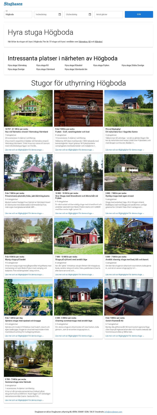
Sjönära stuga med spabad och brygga (23, 321)
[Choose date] (59, 14)
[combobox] (16, 14)
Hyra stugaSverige (16, 69)
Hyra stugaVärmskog (17, 65)
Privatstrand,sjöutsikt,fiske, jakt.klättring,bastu (27, 196)
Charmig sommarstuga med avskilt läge (73, 321)
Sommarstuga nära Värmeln (18, 382)
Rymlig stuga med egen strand (120, 196)
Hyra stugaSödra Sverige (133, 65)
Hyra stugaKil (42, 65)
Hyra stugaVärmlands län (76, 69)
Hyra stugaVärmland (45, 69)
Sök (139, 14)
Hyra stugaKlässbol (73, 65)
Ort (7, 11)
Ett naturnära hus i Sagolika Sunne (121, 132)
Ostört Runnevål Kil (114, 321)
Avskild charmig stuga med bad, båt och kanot (127, 259)
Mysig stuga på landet (15, 259)
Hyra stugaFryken (101, 65)
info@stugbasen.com (113, 412)
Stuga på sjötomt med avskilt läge (71, 259)
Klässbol (98, 41)
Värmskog (83, 41)
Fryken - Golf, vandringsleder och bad (72, 132)
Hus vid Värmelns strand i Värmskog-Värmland (26, 132)
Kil (89, 41)
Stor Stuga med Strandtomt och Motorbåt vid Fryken (76, 197)
